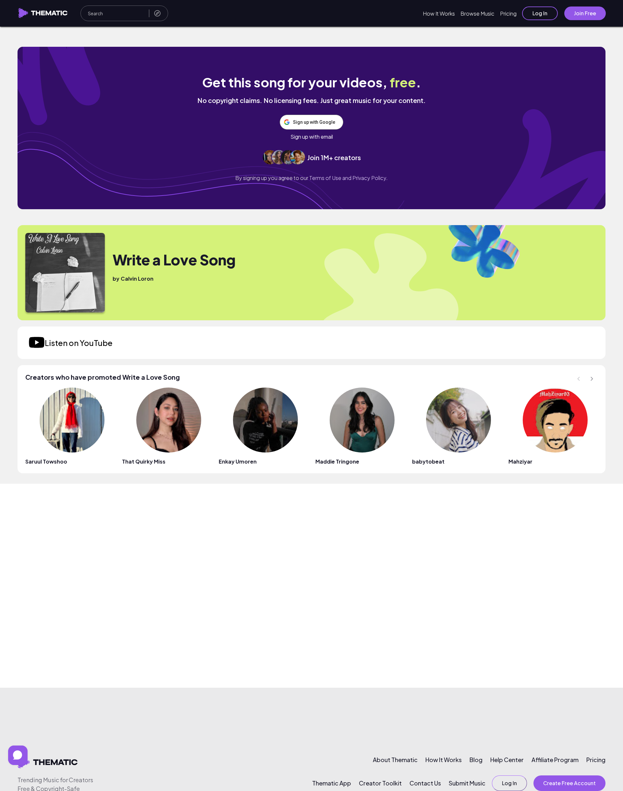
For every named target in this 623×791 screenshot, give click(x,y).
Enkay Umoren (238, 461)
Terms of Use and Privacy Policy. (348, 177)
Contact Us (425, 783)
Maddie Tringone (337, 461)
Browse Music (477, 13)
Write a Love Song (174, 259)
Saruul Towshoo (46, 461)
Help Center (507, 759)
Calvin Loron (137, 278)
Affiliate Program (555, 759)
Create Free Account (569, 783)
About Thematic (395, 759)
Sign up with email (311, 137)
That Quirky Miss (143, 461)
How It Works (439, 13)
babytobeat (428, 461)
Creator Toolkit (380, 783)
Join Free (585, 13)
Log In (539, 13)
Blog (476, 759)
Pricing (508, 13)
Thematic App (331, 783)
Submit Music (467, 783)
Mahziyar (520, 461)
